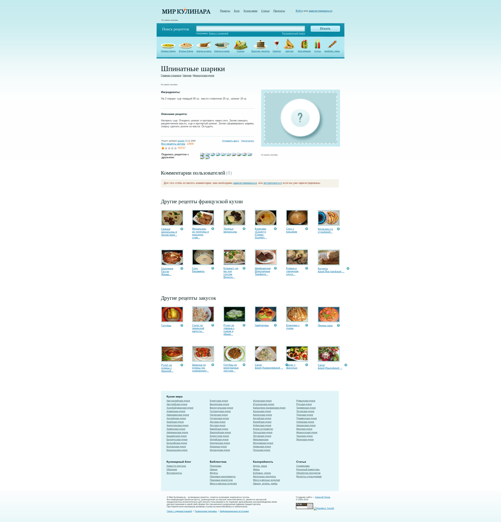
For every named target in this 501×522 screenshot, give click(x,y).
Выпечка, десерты (260, 51)
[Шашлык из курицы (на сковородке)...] (203, 360)
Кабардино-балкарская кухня (269, 407)
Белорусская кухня (177, 439)
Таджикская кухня (306, 407)
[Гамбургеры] (265, 320)
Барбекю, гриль (332, 51)
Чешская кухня (304, 436)
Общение (172, 469)
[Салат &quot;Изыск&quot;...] (328, 360)
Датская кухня (217, 422)
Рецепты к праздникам (309, 476)
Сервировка (303, 466)
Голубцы (166, 325)
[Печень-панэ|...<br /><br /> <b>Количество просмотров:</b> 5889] (338, 325)
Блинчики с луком (293, 327)
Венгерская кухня (219, 404)
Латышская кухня (262, 432)
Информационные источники (234, 511)
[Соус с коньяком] (297, 223)
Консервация (304, 51)
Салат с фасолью (291, 366)
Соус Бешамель (198, 270)
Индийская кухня (219, 439)
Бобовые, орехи (262, 473)
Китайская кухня (262, 418)
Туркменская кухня (306, 418)
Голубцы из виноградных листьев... (231, 367)
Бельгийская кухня (177, 443)
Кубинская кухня (262, 425)
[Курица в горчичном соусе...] (297, 263)
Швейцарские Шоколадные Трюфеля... (263, 271)
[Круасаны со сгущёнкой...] (328, 224)
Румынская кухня (305, 400)
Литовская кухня (262, 436)
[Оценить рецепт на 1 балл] (162, 148)
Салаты (240, 51)
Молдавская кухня (263, 443)
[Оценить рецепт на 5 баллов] (175, 148)
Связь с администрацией (179, 511)
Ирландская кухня (220, 450)
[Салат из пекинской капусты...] (203, 320)
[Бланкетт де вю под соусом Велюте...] (234, 263)
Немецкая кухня (262, 446)
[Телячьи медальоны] (234, 223)
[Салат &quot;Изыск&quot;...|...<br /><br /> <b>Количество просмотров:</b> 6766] (345, 365)
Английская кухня (176, 418)
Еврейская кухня (219, 429)
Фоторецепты (174, 473)
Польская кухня (261, 450)
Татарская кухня (305, 411)
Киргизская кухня (262, 415)
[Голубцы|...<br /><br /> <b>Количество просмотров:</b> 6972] (181, 325)
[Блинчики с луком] (297, 320)
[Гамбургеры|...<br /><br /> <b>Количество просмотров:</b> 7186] (275, 325)
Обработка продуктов (308, 473)
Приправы (215, 466)
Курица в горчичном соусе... (292, 271)
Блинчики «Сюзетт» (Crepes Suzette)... (261, 233)
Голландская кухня (220, 411)
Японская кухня (305, 439)
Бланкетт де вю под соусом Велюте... (230, 273)
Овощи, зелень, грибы (265, 483)
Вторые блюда (186, 51)
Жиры (256, 469)
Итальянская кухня (263, 404)
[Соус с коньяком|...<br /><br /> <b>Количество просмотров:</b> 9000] (306, 229)
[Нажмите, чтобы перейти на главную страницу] (186, 12)
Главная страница (171, 75)
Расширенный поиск (293, 33)
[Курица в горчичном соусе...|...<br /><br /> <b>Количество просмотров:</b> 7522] (306, 268)
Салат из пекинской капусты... (198, 328)
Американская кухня (178, 415)
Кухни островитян (263, 429)
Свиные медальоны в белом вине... (169, 232)
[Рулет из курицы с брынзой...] (172, 360)
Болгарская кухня (176, 446)
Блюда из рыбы (222, 51)
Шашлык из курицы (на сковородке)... (200, 367)
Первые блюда (168, 51)
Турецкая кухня (304, 415)
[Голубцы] (172, 320)
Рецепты (225, 10)
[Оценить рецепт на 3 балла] (169, 148)
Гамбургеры (262, 325)
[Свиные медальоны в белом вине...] (172, 224)
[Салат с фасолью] (297, 360)
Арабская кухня (175, 422)
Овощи (213, 469)
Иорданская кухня (220, 443)
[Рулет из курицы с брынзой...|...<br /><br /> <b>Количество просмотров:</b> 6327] (181, 365)
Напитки (277, 51)
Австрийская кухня (177, 404)
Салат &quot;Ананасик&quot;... (269, 366)
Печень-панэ (325, 325)
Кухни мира (250, 10)
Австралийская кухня (178, 400)
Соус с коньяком (291, 230)
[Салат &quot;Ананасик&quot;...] (265, 360)
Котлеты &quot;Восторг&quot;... (331, 270)
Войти (299, 10)
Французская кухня (203, 75)
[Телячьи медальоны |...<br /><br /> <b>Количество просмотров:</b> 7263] (244, 229)
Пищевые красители (221, 480)
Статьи (265, 10)
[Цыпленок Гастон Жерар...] (172, 263)
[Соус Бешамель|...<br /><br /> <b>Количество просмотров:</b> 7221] (212, 268)
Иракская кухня (218, 446)
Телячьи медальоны (230, 230)
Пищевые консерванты (223, 476)
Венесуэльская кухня (221, 407)
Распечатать (247, 141)
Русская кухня (304, 404)
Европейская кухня (220, 432)
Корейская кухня (262, 422)
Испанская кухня (262, 400)
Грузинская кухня (219, 418)
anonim (181, 141)
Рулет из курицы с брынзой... (167, 368)
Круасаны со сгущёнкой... (325, 230)
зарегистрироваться (320, 10)
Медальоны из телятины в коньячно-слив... (200, 233)
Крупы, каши (260, 466)
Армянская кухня (176, 429)
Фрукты (214, 473)
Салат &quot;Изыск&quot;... (330, 366)
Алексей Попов (322, 497)
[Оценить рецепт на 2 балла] (166, 148)
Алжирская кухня (176, 411)
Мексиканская (261, 439)
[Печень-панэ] (328, 320)
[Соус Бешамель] (203, 263)
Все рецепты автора (173, 143)
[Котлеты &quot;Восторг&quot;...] (328, 263)
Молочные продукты (264, 476)
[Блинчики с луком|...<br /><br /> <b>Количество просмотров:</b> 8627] (306, 325)
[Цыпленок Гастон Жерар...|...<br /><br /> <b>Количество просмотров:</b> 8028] (181, 268)
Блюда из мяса (203, 51)
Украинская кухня (306, 425)
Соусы (317, 51)
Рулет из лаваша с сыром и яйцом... (229, 330)
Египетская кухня (219, 436)
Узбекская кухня (305, 422)
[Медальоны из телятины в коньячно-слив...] (203, 223)
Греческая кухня (219, 415)
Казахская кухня (262, 411)
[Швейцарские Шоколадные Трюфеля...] (265, 263)
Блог (237, 10)
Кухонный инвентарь (308, 469)
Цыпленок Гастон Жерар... (167, 271)
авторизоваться (272, 183)
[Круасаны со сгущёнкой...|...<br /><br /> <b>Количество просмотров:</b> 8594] (338, 229)
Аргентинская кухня (177, 425)
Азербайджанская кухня (180, 407)
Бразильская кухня (177, 450)
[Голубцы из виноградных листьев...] (234, 360)
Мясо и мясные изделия (223, 483)
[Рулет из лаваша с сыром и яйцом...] (234, 320)
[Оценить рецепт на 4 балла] (172, 148)
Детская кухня (217, 425)
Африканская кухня (177, 432)
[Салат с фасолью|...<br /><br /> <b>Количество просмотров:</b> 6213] (306, 365)
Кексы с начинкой (218, 33)
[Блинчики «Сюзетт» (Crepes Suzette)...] (265, 223)
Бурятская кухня (219, 400)
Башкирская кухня (177, 436)
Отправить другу (230, 141)
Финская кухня (304, 429)
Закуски (289, 51)
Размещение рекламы (206, 511)
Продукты (279, 10)
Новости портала (176, 466)
